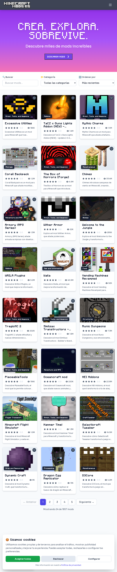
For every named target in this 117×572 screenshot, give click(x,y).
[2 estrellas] (9, 128)
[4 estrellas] (14, 128)
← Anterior (29, 502)
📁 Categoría (48, 77)
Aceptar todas (23, 559)
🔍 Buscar (7, 77)
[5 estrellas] (17, 128)
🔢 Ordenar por (87, 77)
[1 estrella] (6, 128)
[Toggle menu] (110, 5)
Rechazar (58, 559)
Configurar (94, 559)
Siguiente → (86, 502)
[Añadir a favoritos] (34, 98)
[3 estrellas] (12, 128)
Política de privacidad (71, 565)
